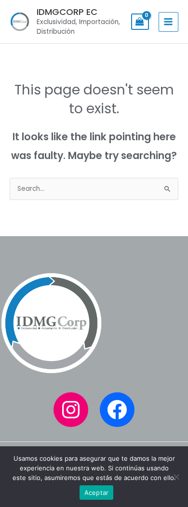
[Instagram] (71, 409)
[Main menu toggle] (168, 22)
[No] (176, 476)
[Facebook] (117, 409)
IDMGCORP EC (67, 12)
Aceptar (96, 492)
